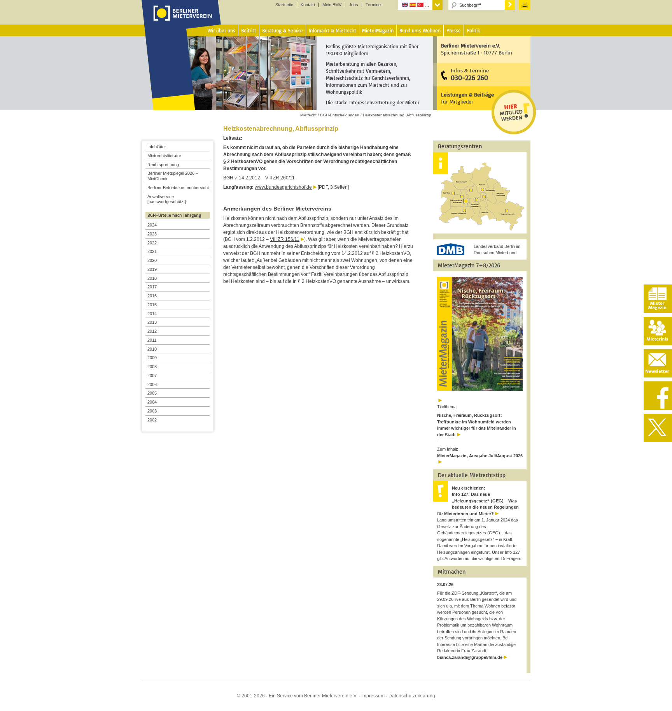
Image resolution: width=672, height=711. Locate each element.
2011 (151, 340)
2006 (152, 384)
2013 (152, 322)
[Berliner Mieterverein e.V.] (181, 20)
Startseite (284, 5)
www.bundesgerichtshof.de (283, 187)
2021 (152, 251)
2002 (152, 420)
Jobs (353, 5)
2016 (152, 295)
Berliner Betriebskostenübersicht (178, 187)
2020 (152, 260)
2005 (152, 393)
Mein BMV (331, 5)
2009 (152, 357)
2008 (152, 366)
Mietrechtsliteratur (164, 155)
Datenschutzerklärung (411, 696)
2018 (152, 278)
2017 (152, 286)
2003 (152, 411)
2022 (152, 243)
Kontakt (308, 5)
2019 (152, 269)
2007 (152, 375)
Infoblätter (156, 146)
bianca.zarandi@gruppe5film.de (469, 657)
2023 (152, 234)
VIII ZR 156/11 (284, 239)
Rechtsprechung (163, 164)
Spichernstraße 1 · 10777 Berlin (476, 49)
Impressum (373, 696)
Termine (373, 5)
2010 (152, 349)
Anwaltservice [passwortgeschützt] (166, 199)
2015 (152, 304)
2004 (152, 402)
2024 (152, 225)
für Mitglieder (467, 98)
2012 (152, 331)
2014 (152, 313)
